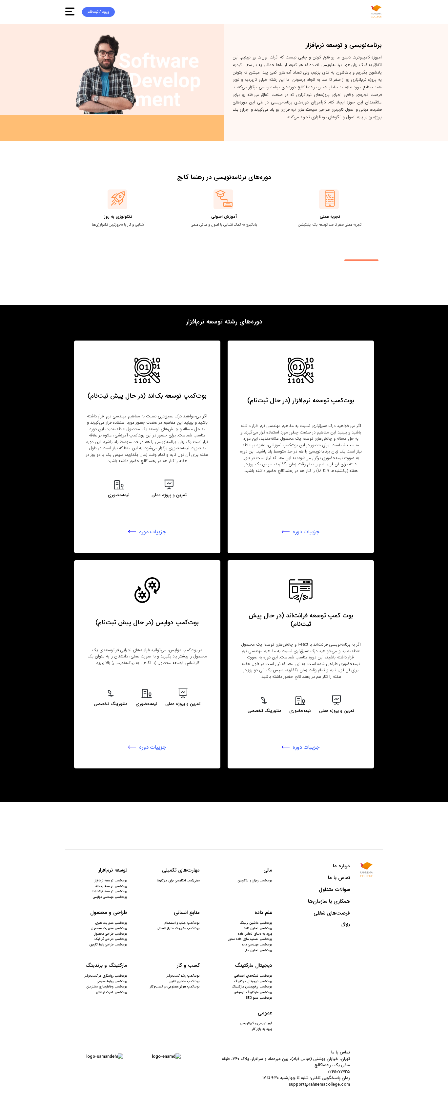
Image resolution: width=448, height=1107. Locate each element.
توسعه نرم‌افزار (112, 870)
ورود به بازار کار (262, 1029)
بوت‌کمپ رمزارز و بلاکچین (254, 880)
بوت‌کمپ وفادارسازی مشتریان (106, 987)
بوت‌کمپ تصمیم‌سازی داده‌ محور (250, 939)
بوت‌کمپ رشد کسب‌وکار (183, 976)
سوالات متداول (334, 890)
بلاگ (345, 925)
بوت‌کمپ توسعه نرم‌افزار (110, 880)
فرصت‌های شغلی (332, 913)
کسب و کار (188, 965)
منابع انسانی (187, 913)
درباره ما (341, 866)
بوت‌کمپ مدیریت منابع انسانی (178, 928)
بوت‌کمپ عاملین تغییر (184, 981)
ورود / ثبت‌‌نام (98, 12)
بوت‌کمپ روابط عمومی (112, 981)
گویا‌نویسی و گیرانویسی (256, 1023)
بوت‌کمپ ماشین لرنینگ (256, 923)
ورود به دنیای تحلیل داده (255, 934)
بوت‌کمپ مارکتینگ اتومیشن (253, 992)
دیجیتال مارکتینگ (253, 965)
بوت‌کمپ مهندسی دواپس (109, 897)
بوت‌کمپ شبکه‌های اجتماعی (253, 976)
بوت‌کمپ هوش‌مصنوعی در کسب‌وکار (175, 987)
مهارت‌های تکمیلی (181, 870)
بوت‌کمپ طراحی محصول (110, 934)
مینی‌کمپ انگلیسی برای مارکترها (178, 880)
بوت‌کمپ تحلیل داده (258, 928)
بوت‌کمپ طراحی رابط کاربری (108, 944)
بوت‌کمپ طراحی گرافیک (110, 939)
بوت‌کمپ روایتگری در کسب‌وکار (106, 976)
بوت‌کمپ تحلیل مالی (258, 950)
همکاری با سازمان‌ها (329, 901)
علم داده (263, 913)
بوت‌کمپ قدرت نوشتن (111, 992)
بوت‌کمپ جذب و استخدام (182, 923)
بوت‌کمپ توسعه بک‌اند (111, 886)
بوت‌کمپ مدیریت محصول (109, 928)
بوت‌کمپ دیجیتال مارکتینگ (253, 981)
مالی (267, 870)
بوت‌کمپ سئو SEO (259, 998)
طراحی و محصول (108, 913)
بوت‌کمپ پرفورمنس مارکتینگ (252, 987)
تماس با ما (339, 878)
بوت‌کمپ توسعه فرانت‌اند (109, 891)
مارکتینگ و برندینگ (106, 965)
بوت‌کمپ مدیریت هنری (111, 923)
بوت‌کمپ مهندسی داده (256, 944)
